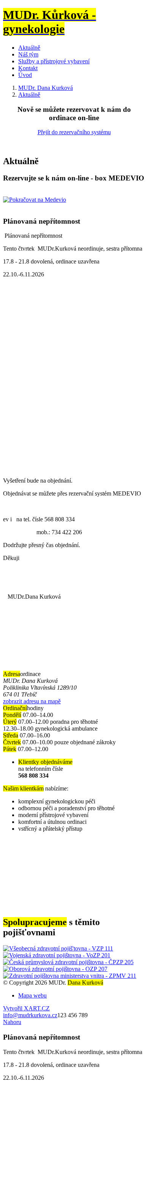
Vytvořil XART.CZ (26, 1008)
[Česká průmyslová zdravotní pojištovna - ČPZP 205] (68, 962)
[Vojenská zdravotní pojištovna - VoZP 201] (56, 955)
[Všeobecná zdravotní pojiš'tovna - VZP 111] (58, 948)
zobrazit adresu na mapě (32, 701)
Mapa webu (32, 995)
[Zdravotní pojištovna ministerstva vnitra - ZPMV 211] (69, 975)
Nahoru (12, 1022)
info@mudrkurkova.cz (30, 1015)
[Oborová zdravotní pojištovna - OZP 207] (55, 969)
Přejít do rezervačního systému (74, 132)
